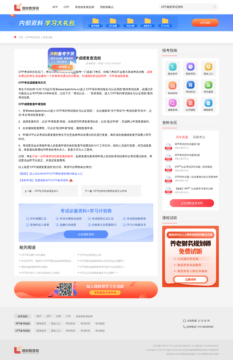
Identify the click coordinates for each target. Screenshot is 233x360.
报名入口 (56, 323)
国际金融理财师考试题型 (34, 266)
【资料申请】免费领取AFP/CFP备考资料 (43, 180)
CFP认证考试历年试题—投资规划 (193, 166)
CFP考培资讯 (33, 37)
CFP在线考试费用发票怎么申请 (110, 191)
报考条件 (41, 323)
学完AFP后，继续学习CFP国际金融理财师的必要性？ (47, 260)
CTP (68, 316)
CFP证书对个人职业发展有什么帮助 (40, 272)
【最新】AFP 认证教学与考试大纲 (194, 188)
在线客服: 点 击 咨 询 (198, 320)
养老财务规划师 (84, 7)
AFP (55, 7)
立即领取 (205, 23)
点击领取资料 (86, 234)
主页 (20, 37)
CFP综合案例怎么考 (90, 254)
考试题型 (100, 323)
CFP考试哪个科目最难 (33, 254)
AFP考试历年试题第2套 (187, 155)
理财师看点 (107, 7)
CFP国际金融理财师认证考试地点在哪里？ (102, 260)
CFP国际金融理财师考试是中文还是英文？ (102, 266)
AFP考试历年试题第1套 (187, 144)
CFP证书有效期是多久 (47, 191)
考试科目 (70, 323)
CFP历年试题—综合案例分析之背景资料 (196, 176)
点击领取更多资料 (192, 203)
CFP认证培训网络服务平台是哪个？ (99, 272)
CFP (66, 7)
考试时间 (85, 323)
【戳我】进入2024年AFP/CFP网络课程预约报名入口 (50, 173)
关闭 (79, 78)
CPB (58, 316)
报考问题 (47, 37)
